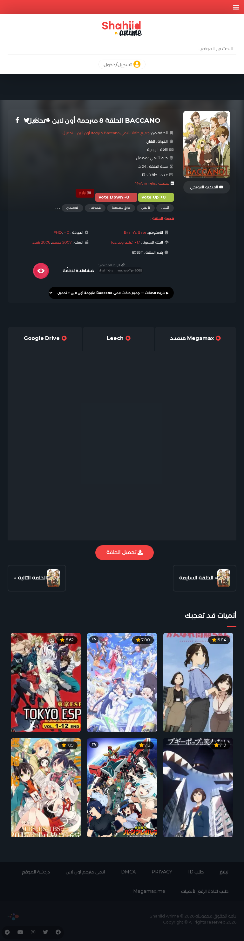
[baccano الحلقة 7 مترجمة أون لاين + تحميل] (223, 578)
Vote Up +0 (153, 197)
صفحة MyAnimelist (152, 183)
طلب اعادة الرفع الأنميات (204, 891)
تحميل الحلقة (122, 552)
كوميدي (72, 208)
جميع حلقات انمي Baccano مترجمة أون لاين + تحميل (106, 133)
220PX (13, 916)
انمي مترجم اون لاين (85, 872)
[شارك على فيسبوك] (17, 120)
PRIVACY (162, 872)
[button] (236, 7)
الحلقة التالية (32, 578)
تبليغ (83, 193)
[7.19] (198, 787)
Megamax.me (149, 891)
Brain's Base (135, 232)
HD (67, 232)
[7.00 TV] (122, 682)
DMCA (128, 872)
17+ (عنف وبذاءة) (125, 242)
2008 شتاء (41, 242)
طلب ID (196, 872)
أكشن (165, 208)
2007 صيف (62, 242)
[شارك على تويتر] (26, 120)
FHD (58, 232)
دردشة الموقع (36, 872)
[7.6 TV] (122, 787)
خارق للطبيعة (121, 208)
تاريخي (145, 208)
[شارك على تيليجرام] (47, 120)
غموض (95, 208)
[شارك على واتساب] (37, 120)
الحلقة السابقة (196, 578)
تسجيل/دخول (118, 65)
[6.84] (198, 682)
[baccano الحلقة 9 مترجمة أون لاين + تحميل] (53, 578)
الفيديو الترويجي (204, 187)
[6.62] (46, 682)
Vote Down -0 (113, 197)
